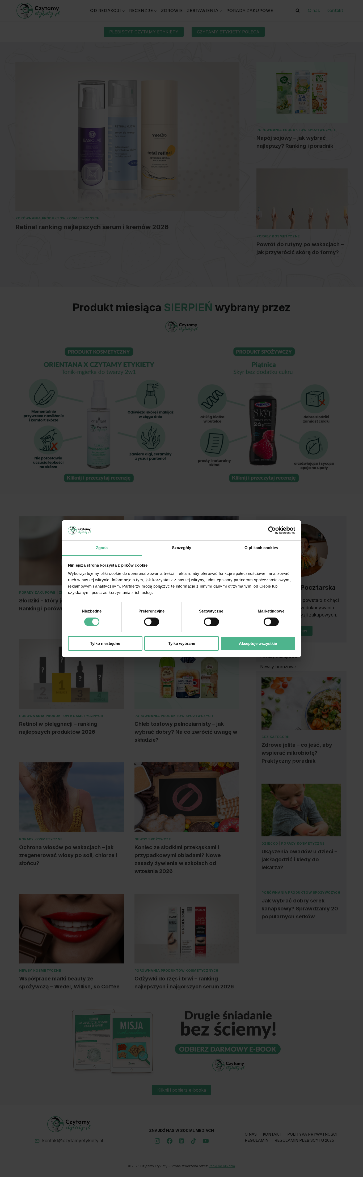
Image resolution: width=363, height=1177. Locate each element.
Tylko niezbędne (105, 643)
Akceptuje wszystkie (258, 643)
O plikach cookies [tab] (261, 547)
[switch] (151, 622)
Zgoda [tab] (102, 547)
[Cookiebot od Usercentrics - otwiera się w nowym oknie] (272, 530)
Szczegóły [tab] (181, 547)
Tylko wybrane (181, 643)
